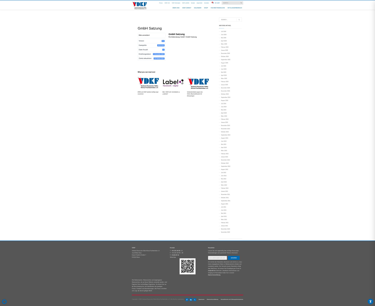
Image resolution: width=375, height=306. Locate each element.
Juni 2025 (223, 69)
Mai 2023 (223, 144)
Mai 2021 (223, 213)
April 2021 (224, 216)
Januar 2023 (224, 157)
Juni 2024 (223, 106)
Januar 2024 (224, 122)
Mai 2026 (223, 37)
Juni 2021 (223, 210)
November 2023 (225, 128)
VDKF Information (176, 3)
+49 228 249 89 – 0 (176, 250)
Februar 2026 (224, 47)
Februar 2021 (224, 222)
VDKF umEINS (185, 3)
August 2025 (224, 63)
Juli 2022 (223, 172)
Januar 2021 (224, 225)
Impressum (201, 299)
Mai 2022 (223, 179)
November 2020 (225, 232)
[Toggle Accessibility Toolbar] (370, 301)
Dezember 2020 (225, 229)
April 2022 (224, 182)
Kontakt (193, 3)
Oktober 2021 (225, 197)
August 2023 (224, 138)
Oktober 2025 (225, 56)
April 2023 (224, 147)
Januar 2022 (224, 191)
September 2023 (225, 135)
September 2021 (225, 200)
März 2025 (224, 78)
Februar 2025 (224, 81)
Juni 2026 (223, 34)
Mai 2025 (223, 72)
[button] (4, 301)
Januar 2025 (224, 84)
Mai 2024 (223, 110)
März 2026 (224, 44)
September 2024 (225, 97)
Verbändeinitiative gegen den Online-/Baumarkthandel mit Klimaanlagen (195, 94)
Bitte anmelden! (144, 35)
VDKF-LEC (167, 3)
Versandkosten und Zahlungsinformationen (232, 299)
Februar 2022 (224, 188)
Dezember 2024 (225, 88)
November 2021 (225, 194)
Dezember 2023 (225, 125)
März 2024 (224, 116)
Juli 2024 (223, 103)
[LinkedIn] (190, 299)
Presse (161, 3)
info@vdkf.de (175, 255)
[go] (241, 3)
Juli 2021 (223, 207)
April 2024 (224, 113)
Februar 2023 (224, 153)
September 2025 (225, 59)
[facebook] (186, 299)
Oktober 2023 (225, 132)
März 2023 (224, 150)
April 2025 (224, 75)
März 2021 (224, 219)
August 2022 (224, 169)
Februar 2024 (224, 119)
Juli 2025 (223, 66)
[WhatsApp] (194, 299)
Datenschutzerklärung (214, 275)
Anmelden (206, 3)
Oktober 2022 (225, 163)
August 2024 (224, 100)
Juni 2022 (223, 175)
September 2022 (225, 166)
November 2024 (225, 91)
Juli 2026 (223, 31)
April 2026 (224, 41)
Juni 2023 (223, 141)
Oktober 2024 (225, 94)
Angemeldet (199, 3)
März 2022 (224, 185)
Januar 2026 (224, 50)
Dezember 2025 (225, 53)
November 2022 (225, 160)
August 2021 (224, 204)
